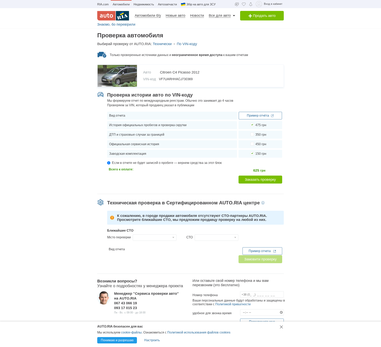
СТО (189, 237)
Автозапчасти (167, 4)
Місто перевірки (119, 237)
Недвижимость (144, 4)
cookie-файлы (131, 332)
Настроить (152, 340)
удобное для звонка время (212, 313)
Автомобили (121, 4)
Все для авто (220, 15)
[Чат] (236, 4)
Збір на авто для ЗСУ (201, 4)
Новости (197, 15)
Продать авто (264, 16)
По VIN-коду (187, 44)
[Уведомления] (251, 4)
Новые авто (175, 15)
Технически (162, 44)
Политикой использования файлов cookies (198, 332)
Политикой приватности (233, 304)
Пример (258, 115)
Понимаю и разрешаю (117, 340)
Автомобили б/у (148, 15)
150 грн (260, 153)
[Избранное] (243, 4)
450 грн (260, 144)
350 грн (260, 134)
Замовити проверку (260, 259)
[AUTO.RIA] (113, 15)
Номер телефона (205, 295)
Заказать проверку (260, 180)
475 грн (260, 125)
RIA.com (103, 4)
